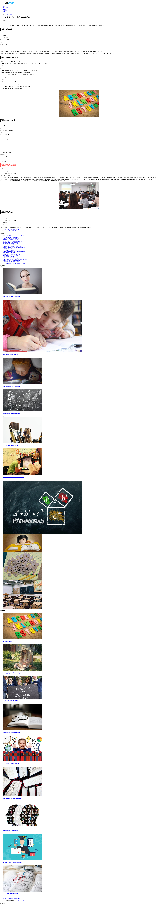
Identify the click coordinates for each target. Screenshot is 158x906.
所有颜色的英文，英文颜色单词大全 (11, 252)
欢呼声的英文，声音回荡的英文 (10, 245)
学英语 (10, 14)
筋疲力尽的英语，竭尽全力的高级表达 (11, 296)
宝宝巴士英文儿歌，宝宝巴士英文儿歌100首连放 (13, 235)
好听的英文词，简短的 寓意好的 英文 (11, 239)
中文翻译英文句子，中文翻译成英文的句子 (12, 242)
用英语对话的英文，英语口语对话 (10, 255)
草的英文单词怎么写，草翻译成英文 (11, 700)
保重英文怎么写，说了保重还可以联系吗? (12, 798)
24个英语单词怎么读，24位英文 (10, 248)
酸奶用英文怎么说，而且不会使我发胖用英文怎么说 (14, 263)
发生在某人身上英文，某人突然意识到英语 (12, 258)
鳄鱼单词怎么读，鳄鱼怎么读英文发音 (11, 732)
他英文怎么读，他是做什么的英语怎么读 (12, 893)
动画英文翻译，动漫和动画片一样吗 (12, 229)
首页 (4, 6)
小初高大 (5, 9)
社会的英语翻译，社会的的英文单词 (11, 261)
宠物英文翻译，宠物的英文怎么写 (10, 354)
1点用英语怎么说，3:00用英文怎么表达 (11, 763)
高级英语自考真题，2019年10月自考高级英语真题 (14, 247)
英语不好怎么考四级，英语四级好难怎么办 (12, 673)
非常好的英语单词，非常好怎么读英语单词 (12, 241)
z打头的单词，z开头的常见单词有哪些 (11, 254)
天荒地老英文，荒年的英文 (10, 230)
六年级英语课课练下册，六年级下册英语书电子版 (14, 251)
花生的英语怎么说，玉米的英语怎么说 (11, 386)
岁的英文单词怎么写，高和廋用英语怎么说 (12, 862)
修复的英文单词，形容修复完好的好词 (11, 413)
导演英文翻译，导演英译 (8, 256)
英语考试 (5, 11)
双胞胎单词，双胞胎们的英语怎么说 (11, 238)
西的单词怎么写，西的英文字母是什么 (11, 260)
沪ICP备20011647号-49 (20, 900)
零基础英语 (5, 7)
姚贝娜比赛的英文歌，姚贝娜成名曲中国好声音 (13, 477)
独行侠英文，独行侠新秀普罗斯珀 (10, 243)
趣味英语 (5, 10)
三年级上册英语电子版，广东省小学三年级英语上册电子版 (16, 259)
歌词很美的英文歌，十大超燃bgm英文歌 (11, 237)
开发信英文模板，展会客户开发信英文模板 (12, 246)
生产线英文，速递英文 (8, 641)
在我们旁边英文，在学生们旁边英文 (11, 445)
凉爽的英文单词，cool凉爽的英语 (10, 250)
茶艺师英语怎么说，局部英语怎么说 (11, 830)
